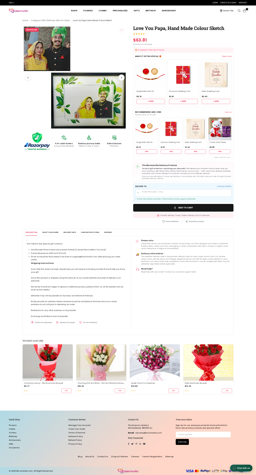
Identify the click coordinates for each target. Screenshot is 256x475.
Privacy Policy (75, 444)
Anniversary (169, 10)
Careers (135, 456)
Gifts (137, 10)
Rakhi (74, 10)
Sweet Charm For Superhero (143, 383)
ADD (146, 151)
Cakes (12, 429)
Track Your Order (76, 429)
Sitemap (169, 456)
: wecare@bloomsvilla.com (148, 432)
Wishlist (243, 2)
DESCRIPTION (31, 232)
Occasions (14, 447)
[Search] (239, 10)
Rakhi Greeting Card (211, 91)
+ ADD (151, 101)
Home (25, 20)
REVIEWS (108, 232)
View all (228, 112)
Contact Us (102, 456)
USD (11, 2)
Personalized (120, 10)
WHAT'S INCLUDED (50, 232)
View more (227, 56)
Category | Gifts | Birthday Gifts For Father (50, 20)
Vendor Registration (152, 456)
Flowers (88, 10)
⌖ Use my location (224, 186)
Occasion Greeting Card (180, 91)
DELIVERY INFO (69, 232)
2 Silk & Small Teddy (217, 142)
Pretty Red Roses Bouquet (196, 383)
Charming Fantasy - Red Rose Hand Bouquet (43, 383)
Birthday (151, 10)
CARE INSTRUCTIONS (90, 232)
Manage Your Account (79, 425)
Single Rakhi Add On (145, 91)
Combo (103, 10)
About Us (89, 456)
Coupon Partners (119, 456)
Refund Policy (75, 440)
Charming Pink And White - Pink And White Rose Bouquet (101, 383)
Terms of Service (76, 432)
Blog (80, 456)
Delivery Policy (75, 436)
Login (215, 2)
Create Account (228, 2)
